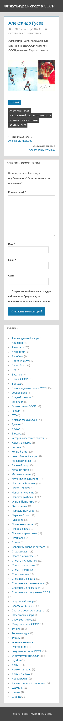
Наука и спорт (20, 488)
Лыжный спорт (21, 465)
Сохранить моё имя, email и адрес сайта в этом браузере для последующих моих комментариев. (30, 296)
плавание (17, 519)
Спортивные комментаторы (28, 583)
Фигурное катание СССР (27, 651)
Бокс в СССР (20, 379)
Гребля (16, 410)
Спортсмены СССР (23, 606)
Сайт (11, 275)
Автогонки (18, 347)
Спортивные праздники (26, 587)
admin (37, 29)
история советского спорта (28, 438)
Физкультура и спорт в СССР (29, 6)
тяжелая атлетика (22, 642)
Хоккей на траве (21, 669)
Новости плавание (23, 492)
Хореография (20, 678)
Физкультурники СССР (25, 655)
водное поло (19, 392)
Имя (11, 244)
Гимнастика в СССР (24, 406)
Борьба (16, 383)
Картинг (16, 447)
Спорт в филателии (23, 565)
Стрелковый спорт (23, 615)
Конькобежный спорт (24, 456)
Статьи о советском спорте (28, 610)
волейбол (17, 401)
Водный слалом (21, 397)
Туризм (16, 637)
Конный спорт (20, 451)
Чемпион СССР (18, 125)
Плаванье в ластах (23, 524)
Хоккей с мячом (21, 674)
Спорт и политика (22, 569)
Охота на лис (19, 506)
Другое (16, 429)
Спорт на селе (20, 574)
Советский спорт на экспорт (28, 547)
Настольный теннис (24, 483)
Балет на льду (20, 361)
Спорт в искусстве (23, 556)
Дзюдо (16, 424)
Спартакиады (20, 551)
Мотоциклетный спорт (25, 479)
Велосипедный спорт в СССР (29, 388)
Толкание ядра (21, 633)
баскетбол (18, 365)
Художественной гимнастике (29, 683)
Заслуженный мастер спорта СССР (30, 115)
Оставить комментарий (24, 33)
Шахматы (17, 687)
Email (12, 259)
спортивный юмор (23, 601)
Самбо (16, 542)
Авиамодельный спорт (25, 338)
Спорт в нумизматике (24, 560)
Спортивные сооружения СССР (31, 592)
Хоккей (14, 102)
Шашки (16, 692)
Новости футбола (22, 497)
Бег (14, 370)
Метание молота (22, 474)
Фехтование (19, 646)
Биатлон (17, 374)
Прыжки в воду (21, 528)
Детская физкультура (24, 420)
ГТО (14, 415)
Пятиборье (18, 537)
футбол (16, 660)
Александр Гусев (20, 110)
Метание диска (21, 469)
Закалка (16, 433)
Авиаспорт (18, 342)
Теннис (16, 628)
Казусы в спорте (21, 442)
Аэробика (17, 356)
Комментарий (17, 192)
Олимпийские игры (23, 501)
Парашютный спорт (24, 510)
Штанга (16, 696)
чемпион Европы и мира (24, 120)
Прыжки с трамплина (24, 533)
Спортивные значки (24, 578)
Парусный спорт (22, 515)
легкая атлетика (21, 460)
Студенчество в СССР (25, 624)
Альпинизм (18, 351)
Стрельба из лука (22, 619)
